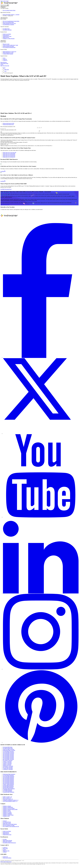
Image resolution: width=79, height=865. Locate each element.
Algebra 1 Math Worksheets (8, 784)
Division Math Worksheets (8, 787)
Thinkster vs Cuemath (7, 812)
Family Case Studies (7, 34)
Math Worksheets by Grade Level (9, 51)
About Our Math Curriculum (8, 749)
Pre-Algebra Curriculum (7, 760)
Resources (3, 40)
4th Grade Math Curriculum (8, 754)
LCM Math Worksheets (7, 789)
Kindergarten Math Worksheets (9, 774)
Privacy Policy (3, 861)
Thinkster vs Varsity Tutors (8, 814)
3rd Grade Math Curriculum (8, 753)
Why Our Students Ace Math (8, 825)
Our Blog (5, 839)
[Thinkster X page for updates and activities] (41, 433)
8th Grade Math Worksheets (8, 783)
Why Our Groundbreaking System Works (11, 21)
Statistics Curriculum (7, 764)
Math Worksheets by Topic (8, 52)
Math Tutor (6, 69)
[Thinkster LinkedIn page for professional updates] (41, 593)
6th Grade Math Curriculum (8, 757)
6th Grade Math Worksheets (8, 780)
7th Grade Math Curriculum (8, 758)
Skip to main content (4, 1)
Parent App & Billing (7, 857)
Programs (2, 7)
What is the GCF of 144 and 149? (9, 152)
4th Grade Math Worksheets (8, 778)
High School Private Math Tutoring (10, 824)
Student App (5, 856)
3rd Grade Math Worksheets (8, 777)
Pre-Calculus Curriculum (8, 767)
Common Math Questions (8, 53)
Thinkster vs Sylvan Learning (9, 808)
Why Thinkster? (4, 17)
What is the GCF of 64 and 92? (9, 154)
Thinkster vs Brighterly (7, 813)
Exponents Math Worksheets (8, 792)
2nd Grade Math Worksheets (8, 776)
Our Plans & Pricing (7, 821)
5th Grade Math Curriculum (8, 756)
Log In (1, 64)
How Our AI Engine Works (8, 22)
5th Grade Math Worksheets (8, 779)
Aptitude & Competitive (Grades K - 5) (10, 800)
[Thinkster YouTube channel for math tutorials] (41, 517)
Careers (4, 849)
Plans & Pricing (3, 62)
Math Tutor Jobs (6, 850)
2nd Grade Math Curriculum (8, 752)
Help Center (5, 848)
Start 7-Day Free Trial (4, 65)
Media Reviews (6, 37)
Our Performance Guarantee (8, 24)
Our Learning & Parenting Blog (9, 47)
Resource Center (6, 44)
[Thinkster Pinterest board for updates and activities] (41, 742)
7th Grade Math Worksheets (8, 782)
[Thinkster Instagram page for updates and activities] (41, 669)
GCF (5, 71)
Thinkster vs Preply (7, 810)
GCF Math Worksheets (7, 790)
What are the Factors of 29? (8, 124)
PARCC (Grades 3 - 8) (7, 796)
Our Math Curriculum (7, 29)
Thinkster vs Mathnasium (8, 807)
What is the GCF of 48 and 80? (9, 153)
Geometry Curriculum (7, 762)
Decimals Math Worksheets (8, 786)
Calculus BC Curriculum (8, 769)
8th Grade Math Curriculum (8, 759)
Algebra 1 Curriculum (7, 761)
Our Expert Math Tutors (7, 747)
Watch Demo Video (4, 63)
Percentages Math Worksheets (9, 788)
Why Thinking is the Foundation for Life (11, 826)
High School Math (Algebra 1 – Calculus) (11, 14)
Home (4, 67)
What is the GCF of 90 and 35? (9, 156)
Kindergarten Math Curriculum (9, 750)
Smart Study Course (7, 823)
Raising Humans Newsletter (8, 46)
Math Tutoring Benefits (7, 840)
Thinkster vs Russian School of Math (10, 809)
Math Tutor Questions (7, 841)
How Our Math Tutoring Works (9, 10)
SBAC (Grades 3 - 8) (7, 797)
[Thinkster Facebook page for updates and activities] (41, 357)
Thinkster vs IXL (6, 816)
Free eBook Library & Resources (9, 842)
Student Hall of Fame (7, 36)
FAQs (4, 58)
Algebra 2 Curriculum (7, 763)
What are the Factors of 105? (8, 123)
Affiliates (5, 851)
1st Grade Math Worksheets (8, 775)
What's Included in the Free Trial (9, 23)
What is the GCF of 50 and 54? (9, 155)
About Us (5, 59)
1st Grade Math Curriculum (8, 751)
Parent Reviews (6, 35)
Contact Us (5, 60)
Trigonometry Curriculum (8, 766)
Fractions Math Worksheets (8, 785)
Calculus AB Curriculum (8, 768)
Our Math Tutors (6, 28)
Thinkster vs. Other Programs (8, 38)
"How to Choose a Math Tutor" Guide (10, 45)
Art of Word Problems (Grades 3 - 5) (10, 801)
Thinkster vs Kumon (7, 806)
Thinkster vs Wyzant (7, 811)
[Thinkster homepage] (9, 3)
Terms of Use (8, 861)
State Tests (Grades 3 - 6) (8, 799)
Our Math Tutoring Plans (8, 748)
